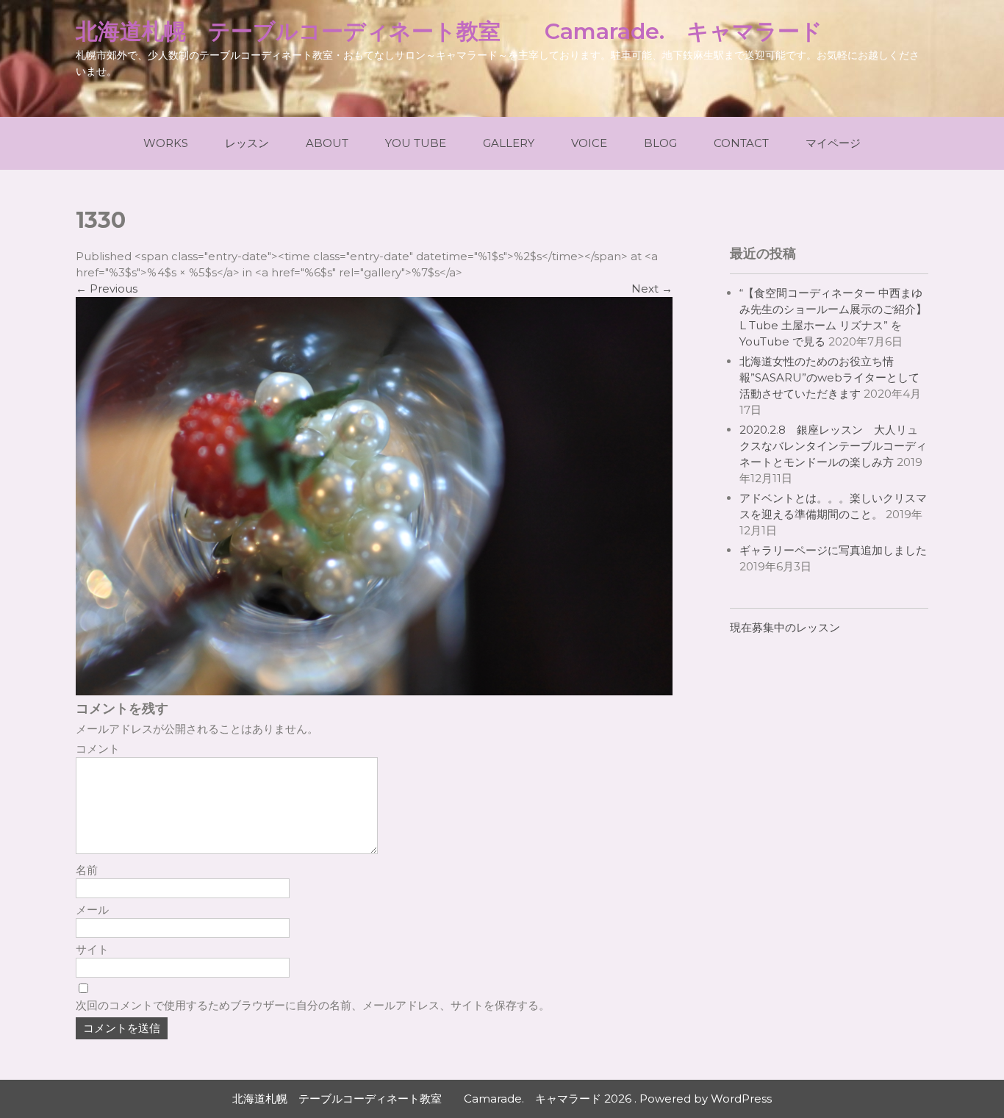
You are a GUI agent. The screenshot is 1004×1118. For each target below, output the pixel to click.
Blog (660, 143)
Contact (741, 143)
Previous (106, 288)
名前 (87, 870)
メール (92, 910)
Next (652, 288)
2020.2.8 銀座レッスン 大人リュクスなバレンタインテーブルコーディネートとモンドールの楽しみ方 (833, 446)
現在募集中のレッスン (785, 627)
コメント (98, 749)
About (327, 143)
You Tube (415, 143)
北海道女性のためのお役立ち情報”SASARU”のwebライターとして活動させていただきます (829, 377)
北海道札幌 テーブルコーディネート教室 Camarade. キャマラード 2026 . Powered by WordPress (502, 1099)
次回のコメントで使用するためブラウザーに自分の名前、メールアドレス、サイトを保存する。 (313, 1005)
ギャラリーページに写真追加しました (833, 550)
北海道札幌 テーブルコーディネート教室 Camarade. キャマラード (449, 31)
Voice (589, 143)
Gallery (508, 143)
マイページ (833, 143)
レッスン (247, 143)
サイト (92, 949)
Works (165, 143)
